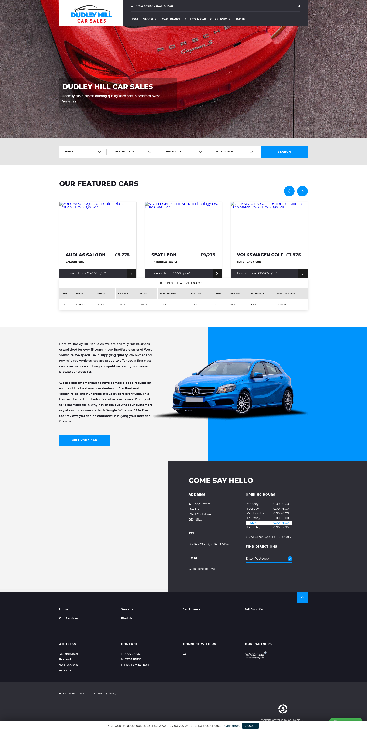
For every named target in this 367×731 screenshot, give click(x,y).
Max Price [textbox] (224, 151)
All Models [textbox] (124, 151)
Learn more (231, 725)
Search (284, 152)
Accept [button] (250, 725)
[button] (302, 597)
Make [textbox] (69, 151)
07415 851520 (164, 6)
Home (135, 19)
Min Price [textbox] (173, 151)
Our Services (220, 19)
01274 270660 (144, 6)
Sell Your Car (195, 19)
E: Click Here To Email (135, 665)
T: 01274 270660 (131, 654)
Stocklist (150, 19)
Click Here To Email (203, 568)
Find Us (240, 19)
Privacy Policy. (107, 693)
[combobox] (84, 152)
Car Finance (171, 19)
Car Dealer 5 (295, 720)
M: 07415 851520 (131, 659)
